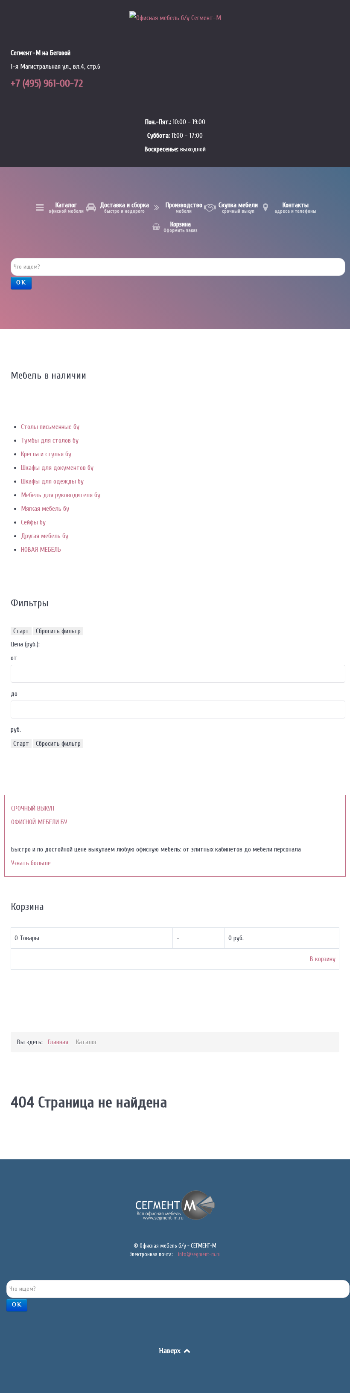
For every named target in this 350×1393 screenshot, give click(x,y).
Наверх (170, 1351)
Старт (21, 631)
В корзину (322, 959)
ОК (21, 283)
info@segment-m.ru (199, 1254)
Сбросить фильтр (58, 631)
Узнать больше (31, 863)
